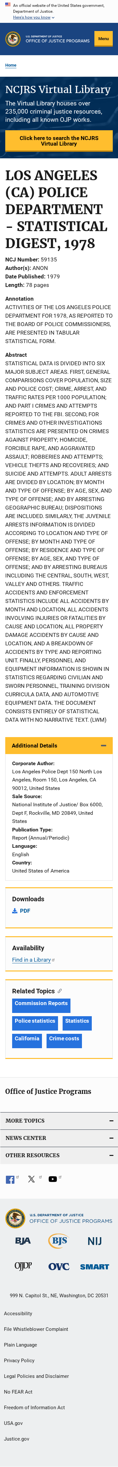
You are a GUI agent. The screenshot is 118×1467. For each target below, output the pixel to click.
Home (10, 65)
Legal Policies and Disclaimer (36, 1376)
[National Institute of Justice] (94, 1246)
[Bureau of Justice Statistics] (58, 1250)
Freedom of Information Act (34, 1408)
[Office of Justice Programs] (13, 39)
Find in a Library (31, 959)
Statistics (77, 1020)
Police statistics (35, 1020)
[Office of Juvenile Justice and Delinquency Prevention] (23, 1272)
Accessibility (18, 1314)
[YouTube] (55, 1181)
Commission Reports (41, 1003)
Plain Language (20, 1345)
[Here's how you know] (59, 11)
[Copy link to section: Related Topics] (58, 990)
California (27, 1038)
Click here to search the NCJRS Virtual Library (59, 141)
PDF (25, 910)
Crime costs (64, 1038)
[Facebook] (12, 1181)
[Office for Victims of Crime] (59, 1271)
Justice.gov (16, 1439)
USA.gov (13, 1423)
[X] (34, 1181)
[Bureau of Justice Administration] (23, 1246)
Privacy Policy (19, 1361)
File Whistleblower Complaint (36, 1329)
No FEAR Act (18, 1392)
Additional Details (34, 745)
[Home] (57, 39)
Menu (103, 38)
